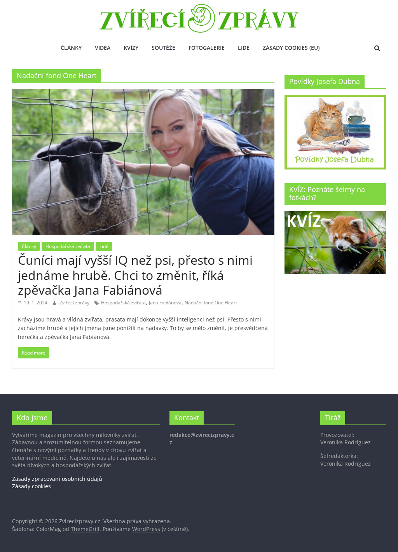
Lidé (244, 47)
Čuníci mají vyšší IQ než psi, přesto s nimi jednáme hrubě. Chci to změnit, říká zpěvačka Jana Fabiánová (135, 275)
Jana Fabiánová (165, 302)
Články (71, 47)
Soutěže (163, 47)
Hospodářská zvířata (67, 246)
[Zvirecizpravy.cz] (199, 8)
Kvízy (131, 47)
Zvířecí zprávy (75, 302)
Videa (102, 47)
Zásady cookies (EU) (291, 47)
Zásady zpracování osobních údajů (57, 478)
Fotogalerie (207, 47)
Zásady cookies (31, 486)
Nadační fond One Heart (211, 302)
